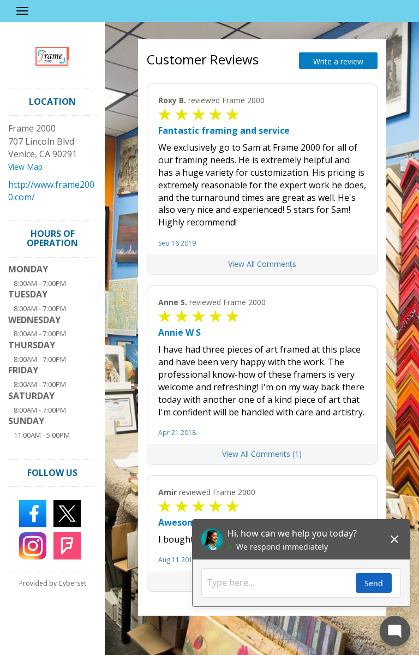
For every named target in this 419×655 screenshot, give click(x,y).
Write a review (338, 61)
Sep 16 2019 (177, 243)
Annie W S (179, 332)
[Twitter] (67, 513)
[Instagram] (32, 545)
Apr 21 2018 (177, 432)
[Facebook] (32, 513)
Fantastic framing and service (224, 130)
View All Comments (262, 264)
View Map (25, 167)
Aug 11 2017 (177, 559)
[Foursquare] (67, 545)
